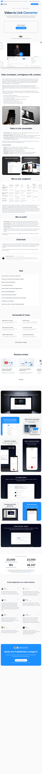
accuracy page (28, 572)
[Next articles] (40, 367)
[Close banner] (40, 1)
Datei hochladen (21, 28)
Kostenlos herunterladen (35, 1)
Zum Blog (21, 379)
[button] (21, 27)
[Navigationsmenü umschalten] (40, 4)
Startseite (13, 8)
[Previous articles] (1, 367)
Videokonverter (19, 8)
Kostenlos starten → (21, 660)
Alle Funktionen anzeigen (21, 342)
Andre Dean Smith (9, 256)
